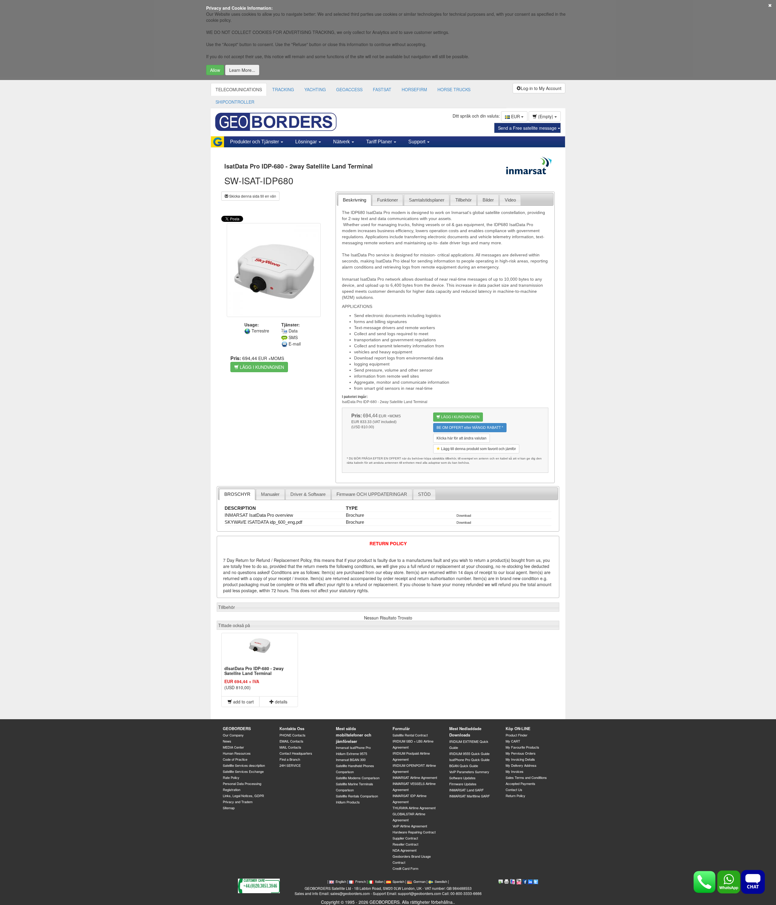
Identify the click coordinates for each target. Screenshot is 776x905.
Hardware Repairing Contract (414, 832)
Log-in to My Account (541, 88)
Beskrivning (354, 199)
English (341, 881)
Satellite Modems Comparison (358, 777)
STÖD (424, 494)
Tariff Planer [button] (379, 141)
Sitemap (229, 807)
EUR (515, 116)
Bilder (488, 199)
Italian (379, 881)
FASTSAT (382, 89)
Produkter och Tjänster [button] (255, 141)
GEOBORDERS (237, 728)
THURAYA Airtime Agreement (414, 807)
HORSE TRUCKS (453, 89)
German (419, 881)
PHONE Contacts (292, 735)
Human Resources (237, 753)
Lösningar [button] (306, 141)
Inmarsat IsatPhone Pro (353, 747)
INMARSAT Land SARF (466, 789)
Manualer (270, 494)
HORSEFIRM (414, 89)
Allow (215, 70)
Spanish (398, 881)
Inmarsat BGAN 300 (351, 759)
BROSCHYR (237, 494)
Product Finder (516, 735)
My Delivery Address (521, 765)
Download (464, 515)
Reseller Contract (405, 844)
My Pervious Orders (521, 753)
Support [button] (417, 141)
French (360, 881)
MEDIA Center (233, 747)
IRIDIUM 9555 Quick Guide (469, 753)
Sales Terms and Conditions (526, 777)
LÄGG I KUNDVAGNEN (261, 367)
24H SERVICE (290, 765)
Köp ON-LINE (518, 728)
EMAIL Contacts (291, 741)
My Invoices (514, 771)
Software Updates (462, 777)
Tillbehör (463, 199)
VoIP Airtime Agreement (410, 825)
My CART (513, 741)
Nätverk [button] (342, 141)
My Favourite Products (522, 747)
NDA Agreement (404, 850)
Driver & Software (308, 494)
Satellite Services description (244, 765)
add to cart (243, 702)
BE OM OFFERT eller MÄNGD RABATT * (469, 428)
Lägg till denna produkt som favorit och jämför (478, 449)
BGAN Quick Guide (463, 765)
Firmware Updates (463, 783)
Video (510, 199)
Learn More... (242, 70)
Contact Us (514, 789)
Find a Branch (289, 759)
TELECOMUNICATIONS (239, 89)
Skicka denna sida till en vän (252, 196)
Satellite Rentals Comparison (357, 795)
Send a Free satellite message (528, 128)
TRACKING (283, 89)
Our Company (233, 735)
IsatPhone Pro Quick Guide (469, 759)
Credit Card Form (405, 868)
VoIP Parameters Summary (469, 771)
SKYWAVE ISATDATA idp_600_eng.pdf (263, 522)
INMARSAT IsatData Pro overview (259, 515)
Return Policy (515, 795)
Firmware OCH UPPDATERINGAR (371, 494)
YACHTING (315, 89)
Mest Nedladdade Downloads (465, 732)
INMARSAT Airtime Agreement (415, 777)
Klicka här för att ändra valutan (461, 438)
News (227, 741)
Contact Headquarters (295, 753)
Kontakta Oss (291, 728)
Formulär (401, 728)
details (280, 702)
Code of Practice (235, 759)
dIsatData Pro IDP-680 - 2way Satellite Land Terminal (254, 670)
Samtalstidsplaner (426, 199)
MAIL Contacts (290, 747)
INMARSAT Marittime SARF (469, 795)
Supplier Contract (405, 838)
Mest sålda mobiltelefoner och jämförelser (353, 735)
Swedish (441, 881)
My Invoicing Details (520, 759)
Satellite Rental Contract (410, 735)
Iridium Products (348, 802)
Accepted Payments (520, 783)
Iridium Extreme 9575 (351, 753)
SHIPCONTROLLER (235, 102)
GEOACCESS (349, 89)
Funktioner (387, 199)
